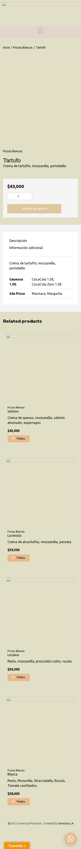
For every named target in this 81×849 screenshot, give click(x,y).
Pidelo (20, 439)
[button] (70, 838)
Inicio (6, 47)
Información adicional (26, 248)
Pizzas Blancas (23, 47)
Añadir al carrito (34, 208)
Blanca (12, 774)
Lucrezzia (14, 535)
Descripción (18, 241)
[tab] (40, 240)
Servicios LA (66, 823)
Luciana (13, 655)
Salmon (13, 411)
